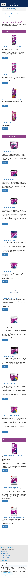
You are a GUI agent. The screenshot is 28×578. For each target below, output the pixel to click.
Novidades (12, 13)
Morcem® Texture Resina (10, 487)
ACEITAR (24, 575)
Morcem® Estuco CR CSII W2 (11, 46)
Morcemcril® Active (8, 151)
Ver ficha (5, 57)
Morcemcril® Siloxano (9, 207)
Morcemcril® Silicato (8, 357)
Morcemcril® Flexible (9, 241)
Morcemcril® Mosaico (9, 326)
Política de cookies (5, 557)
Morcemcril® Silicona (9, 179)
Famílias (13, 8)
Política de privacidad (5, 555)
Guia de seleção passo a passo (10, 16)
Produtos (8, 8)
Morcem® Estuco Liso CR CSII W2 (13, 74)
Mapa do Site (4, 551)
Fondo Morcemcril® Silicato (11, 415)
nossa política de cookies (6, 572)
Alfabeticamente (20, 13)
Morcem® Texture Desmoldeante (13, 518)
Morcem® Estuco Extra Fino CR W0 (13, 122)
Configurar (14, 575)
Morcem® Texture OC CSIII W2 (12, 455)
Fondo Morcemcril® (8, 383)
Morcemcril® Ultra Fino (9, 298)
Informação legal (4, 553)
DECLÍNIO (5, 575)
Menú (4, 4)
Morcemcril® (6, 271)
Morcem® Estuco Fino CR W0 (11, 100)
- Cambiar (18, 1)
